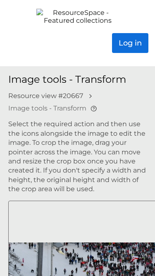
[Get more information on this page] (94, 108)
